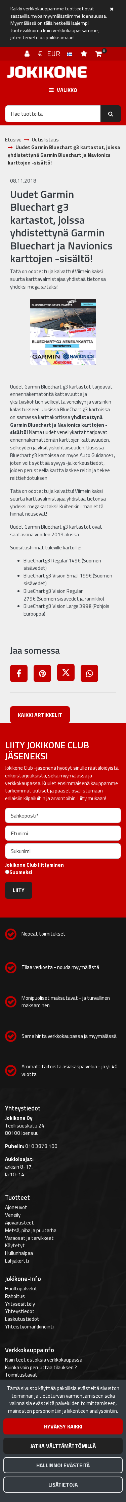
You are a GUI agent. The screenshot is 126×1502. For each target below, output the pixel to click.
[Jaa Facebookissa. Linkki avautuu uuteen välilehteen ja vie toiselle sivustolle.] (22, 674)
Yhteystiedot (20, 1311)
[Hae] (110, 113)
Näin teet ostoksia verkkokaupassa (43, 1360)
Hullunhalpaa (19, 1253)
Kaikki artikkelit (40, 715)
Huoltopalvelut (21, 1288)
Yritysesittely (20, 1304)
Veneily (12, 1215)
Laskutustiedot (22, 1319)
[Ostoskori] (98, 53)
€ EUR (52, 53)
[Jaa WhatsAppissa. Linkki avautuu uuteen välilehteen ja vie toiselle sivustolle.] (92, 674)
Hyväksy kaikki (63, 1426)
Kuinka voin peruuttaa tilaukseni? (41, 1367)
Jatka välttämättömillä (63, 1446)
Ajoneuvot (16, 1207)
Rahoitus (15, 1296)
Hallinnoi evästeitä (63, 1465)
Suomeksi (20, 872)
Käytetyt (15, 1245)
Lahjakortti (17, 1261)
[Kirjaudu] (28, 53)
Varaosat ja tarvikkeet (29, 1238)
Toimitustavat (21, 1375)
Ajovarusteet (19, 1222)
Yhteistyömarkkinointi (29, 1326)
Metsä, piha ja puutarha (30, 1230)
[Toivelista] (85, 53)
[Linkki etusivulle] (47, 72)
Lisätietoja (63, 1485)
